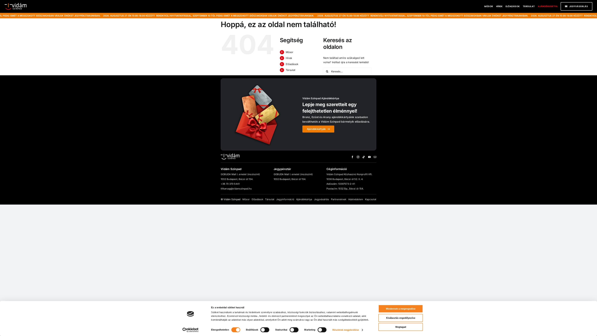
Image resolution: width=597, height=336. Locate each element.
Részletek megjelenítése (345, 330)
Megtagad (400, 327)
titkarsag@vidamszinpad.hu (236, 188)
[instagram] (358, 157)
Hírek (289, 58)
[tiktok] (363, 157)
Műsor (289, 52)
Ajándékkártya (548, 6)
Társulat (290, 70)
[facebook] (352, 157)
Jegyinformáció (285, 199)
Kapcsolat (370, 199)
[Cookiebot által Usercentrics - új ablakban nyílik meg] (190, 330)
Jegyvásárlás (321, 199)
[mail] (375, 157)
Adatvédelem (355, 199)
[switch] (264, 329)
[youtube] (369, 157)
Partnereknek (338, 199)
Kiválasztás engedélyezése (400, 318)
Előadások (292, 64)
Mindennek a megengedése (400, 308)
